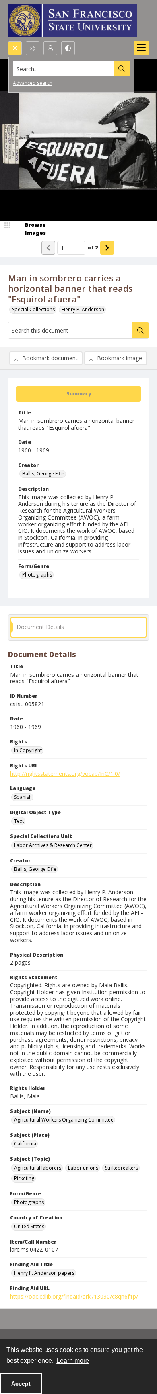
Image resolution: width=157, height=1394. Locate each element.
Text (19, 820)
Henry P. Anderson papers (44, 1272)
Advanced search (32, 83)
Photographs (37, 574)
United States (29, 1226)
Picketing (24, 1178)
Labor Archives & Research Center (53, 845)
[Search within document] (140, 330)
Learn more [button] (72, 1360)
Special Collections (33, 309)
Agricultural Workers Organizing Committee (64, 1119)
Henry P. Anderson (83, 309)
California (25, 1143)
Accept (21, 1383)
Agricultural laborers (37, 1167)
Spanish (23, 797)
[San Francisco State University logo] (72, 20)
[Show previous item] (48, 248)
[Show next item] (107, 248)
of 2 (92, 247)
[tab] (78, 393)
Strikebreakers (121, 1167)
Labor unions (83, 1167)
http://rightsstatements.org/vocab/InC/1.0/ (65, 773)
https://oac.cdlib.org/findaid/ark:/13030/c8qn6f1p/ (74, 1296)
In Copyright (28, 750)
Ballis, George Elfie (43, 473)
